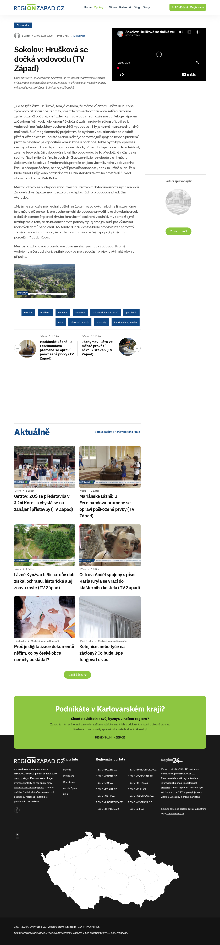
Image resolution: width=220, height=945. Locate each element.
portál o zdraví (187, 808)
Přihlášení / (181, 7)
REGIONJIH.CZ (104, 782)
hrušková (45, 312)
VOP (89, 926)
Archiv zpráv (70, 788)
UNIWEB (165, 787)
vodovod (63, 312)
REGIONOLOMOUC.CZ (141, 795)
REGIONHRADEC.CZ (107, 808)
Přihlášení (68, 775)
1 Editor (26, 35)
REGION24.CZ (136, 808)
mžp (60, 322)
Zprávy (99, 7)
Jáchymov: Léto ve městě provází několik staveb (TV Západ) (97, 347)
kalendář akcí (21, 787)
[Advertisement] (77, 394)
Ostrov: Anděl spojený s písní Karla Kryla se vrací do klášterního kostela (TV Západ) (109, 581)
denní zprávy (21, 778)
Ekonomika (23, 25)
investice (80, 312)
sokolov (28, 312)
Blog (137, 7)
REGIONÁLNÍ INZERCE (110, 737)
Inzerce (67, 769)
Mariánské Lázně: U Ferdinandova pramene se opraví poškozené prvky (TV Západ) (57, 350)
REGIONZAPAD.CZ (106, 776)
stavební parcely (80, 322)
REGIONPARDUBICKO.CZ (142, 769)
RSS (65, 794)
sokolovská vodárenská (105, 312)
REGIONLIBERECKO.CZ (109, 802)
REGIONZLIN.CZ (137, 789)
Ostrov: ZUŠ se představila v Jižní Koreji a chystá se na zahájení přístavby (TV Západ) (43, 502)
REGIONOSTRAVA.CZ (140, 802)
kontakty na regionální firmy (37, 782)
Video (113, 7)
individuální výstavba (125, 322)
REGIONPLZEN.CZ (106, 769)
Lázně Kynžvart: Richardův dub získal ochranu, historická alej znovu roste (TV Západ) (44, 581)
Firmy (146, 7)
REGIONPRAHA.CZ (106, 789)
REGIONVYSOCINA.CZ (140, 776)
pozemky (101, 322)
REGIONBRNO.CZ (138, 782)
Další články (76, 674)
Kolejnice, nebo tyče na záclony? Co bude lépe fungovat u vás (102, 652)
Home (88, 7)
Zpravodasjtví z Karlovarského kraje (117, 431)
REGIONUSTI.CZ (105, 795)
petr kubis (131, 312)
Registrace (197, 7)
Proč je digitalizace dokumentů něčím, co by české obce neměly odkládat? (44, 652)
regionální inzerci (34, 796)
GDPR (81, 926)
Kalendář (125, 7)
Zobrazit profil (178, 231)
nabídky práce (36, 787)
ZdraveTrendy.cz (175, 813)
